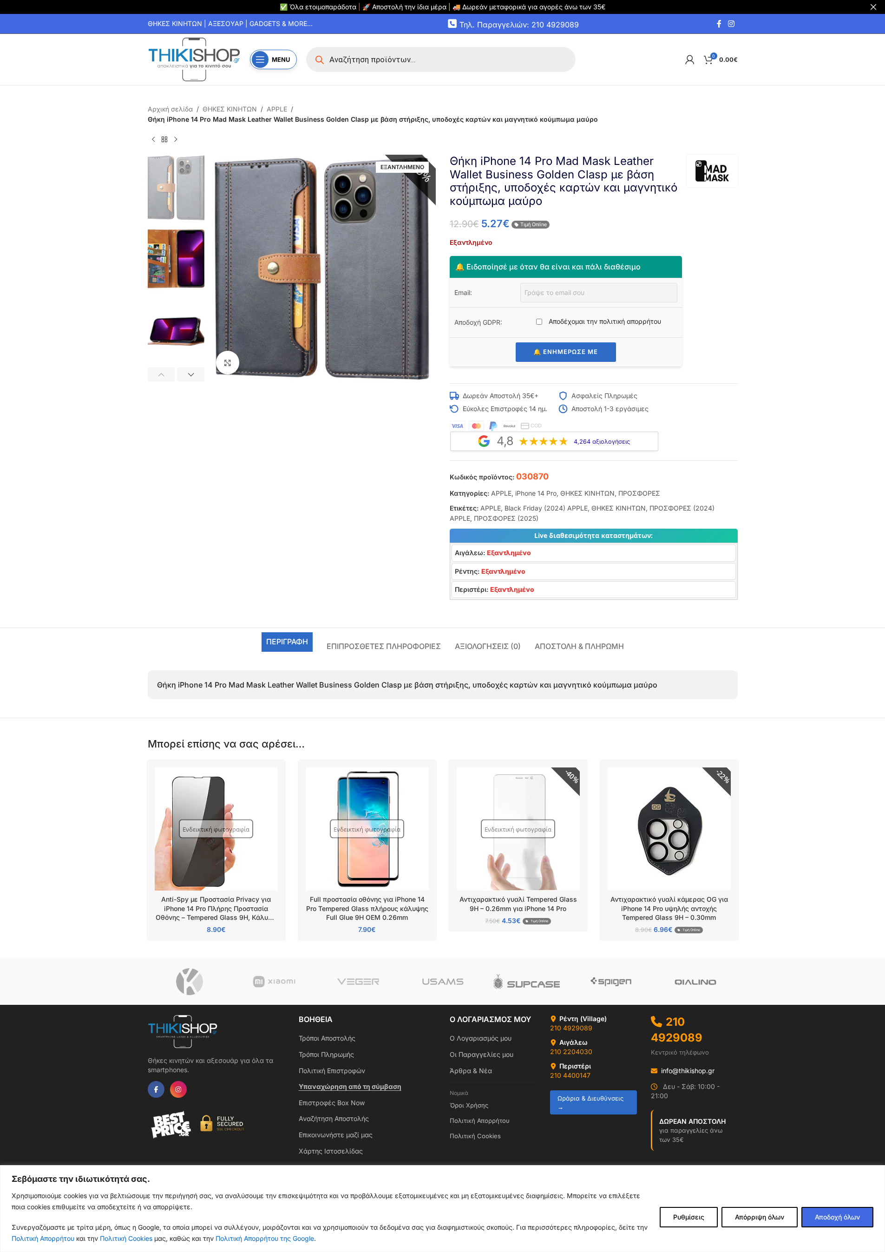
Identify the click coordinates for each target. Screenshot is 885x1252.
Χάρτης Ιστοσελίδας (331, 1151)
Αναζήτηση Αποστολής (334, 1118)
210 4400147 (570, 1075)
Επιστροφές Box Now (332, 1103)
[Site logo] (194, 59)
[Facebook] (156, 1089)
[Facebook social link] (719, 24)
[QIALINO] (695, 981)
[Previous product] (153, 139)
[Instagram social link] (731, 24)
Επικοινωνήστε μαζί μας (336, 1135)
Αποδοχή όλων (837, 1217)
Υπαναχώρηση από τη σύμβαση (350, 1086)
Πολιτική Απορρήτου (43, 1238)
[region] (442, 1208)
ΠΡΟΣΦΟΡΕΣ (639, 493)
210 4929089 (571, 1028)
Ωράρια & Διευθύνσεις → (590, 1102)
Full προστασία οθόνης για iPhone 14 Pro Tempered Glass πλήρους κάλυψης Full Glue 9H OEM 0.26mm (367, 908)
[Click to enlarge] (227, 362)
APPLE (277, 109)
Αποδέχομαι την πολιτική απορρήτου (604, 321)
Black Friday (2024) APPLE (546, 508)
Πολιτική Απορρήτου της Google (265, 1238)
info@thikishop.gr (688, 1071)
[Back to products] (164, 139)
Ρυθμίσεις (688, 1217)
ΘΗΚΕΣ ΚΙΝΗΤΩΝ (230, 109)
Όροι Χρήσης (469, 1105)
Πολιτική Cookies (126, 1238)
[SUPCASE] (527, 981)
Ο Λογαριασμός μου (480, 1038)
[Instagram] (178, 1089)
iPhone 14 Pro (536, 493)
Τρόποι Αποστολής (327, 1038)
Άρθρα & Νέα (471, 1071)
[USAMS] (442, 981)
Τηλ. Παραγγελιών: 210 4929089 (519, 24)
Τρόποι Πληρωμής (326, 1054)
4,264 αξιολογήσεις (602, 441)
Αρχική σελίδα (170, 109)
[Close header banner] (873, 7)
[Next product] (175, 139)
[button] (161, 374)
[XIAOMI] (274, 981)
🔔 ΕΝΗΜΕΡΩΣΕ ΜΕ (565, 351)
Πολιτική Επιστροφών (332, 1071)
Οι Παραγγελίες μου (481, 1054)
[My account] (690, 59)
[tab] (287, 642)
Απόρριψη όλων (759, 1217)
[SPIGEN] (611, 981)
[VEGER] (358, 981)
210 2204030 (571, 1051)
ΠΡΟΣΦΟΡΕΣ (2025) (506, 518)
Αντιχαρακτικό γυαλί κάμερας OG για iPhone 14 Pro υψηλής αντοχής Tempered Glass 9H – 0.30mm (669, 908)
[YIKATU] (190, 981)
